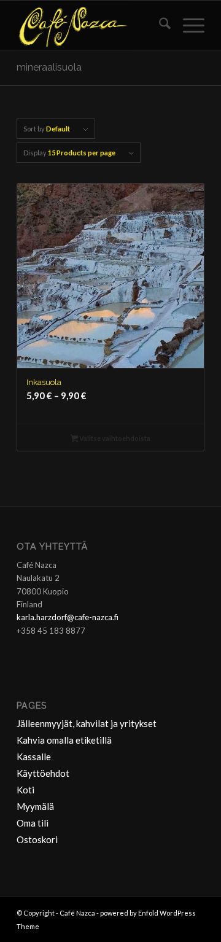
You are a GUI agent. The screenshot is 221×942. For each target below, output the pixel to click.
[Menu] (187, 25)
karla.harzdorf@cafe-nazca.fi (67, 617)
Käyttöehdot (43, 773)
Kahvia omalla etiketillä (64, 739)
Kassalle (34, 756)
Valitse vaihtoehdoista (114, 438)
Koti (25, 789)
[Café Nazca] (92, 25)
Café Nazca (77, 913)
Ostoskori (37, 839)
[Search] (159, 25)
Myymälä (35, 806)
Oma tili (32, 822)
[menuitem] (159, 25)
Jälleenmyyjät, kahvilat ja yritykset (87, 723)
